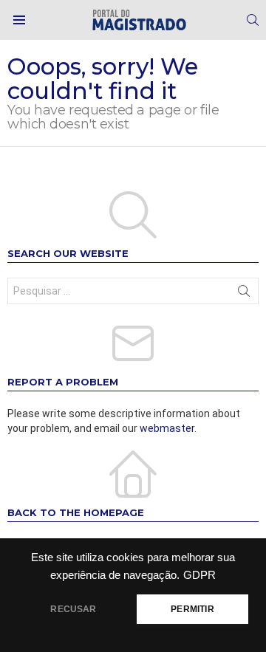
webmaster (167, 428)
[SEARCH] (253, 20)
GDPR (199, 575)
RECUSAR (73, 609)
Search (244, 294)
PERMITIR (192, 609)
